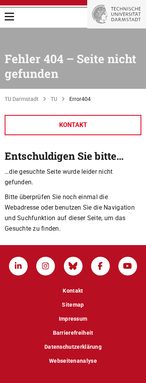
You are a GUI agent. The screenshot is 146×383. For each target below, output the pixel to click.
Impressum (73, 319)
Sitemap (73, 305)
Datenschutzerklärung (73, 347)
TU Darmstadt (22, 99)
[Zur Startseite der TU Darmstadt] (116, 14)
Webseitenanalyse (73, 361)
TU (54, 99)
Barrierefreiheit (73, 333)
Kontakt (73, 125)
